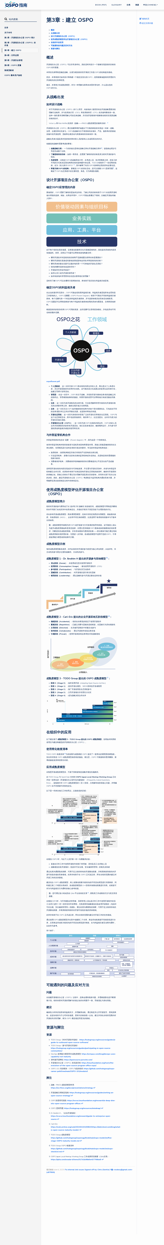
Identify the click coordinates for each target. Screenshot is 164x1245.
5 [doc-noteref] (107, 558)
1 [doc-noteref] (107, 123)
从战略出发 (55, 33)
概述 (52, 30)
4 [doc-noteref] (113, 168)
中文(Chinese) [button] (149, 5)
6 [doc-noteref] (109, 616)
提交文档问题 (147, 23)
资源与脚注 (55, 48)
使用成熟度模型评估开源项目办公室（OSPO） (69, 39)
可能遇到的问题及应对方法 (61, 45)
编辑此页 (145, 19)
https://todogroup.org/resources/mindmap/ (82, 1108)
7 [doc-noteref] (107, 678)
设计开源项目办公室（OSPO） (63, 36)
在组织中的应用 (57, 42)
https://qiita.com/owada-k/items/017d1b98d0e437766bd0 (76, 1159)
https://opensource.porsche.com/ (78, 1060)
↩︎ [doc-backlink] (94, 1088)
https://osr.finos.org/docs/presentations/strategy (72, 1088)
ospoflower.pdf (53, 381)
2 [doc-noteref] (101, 148)
